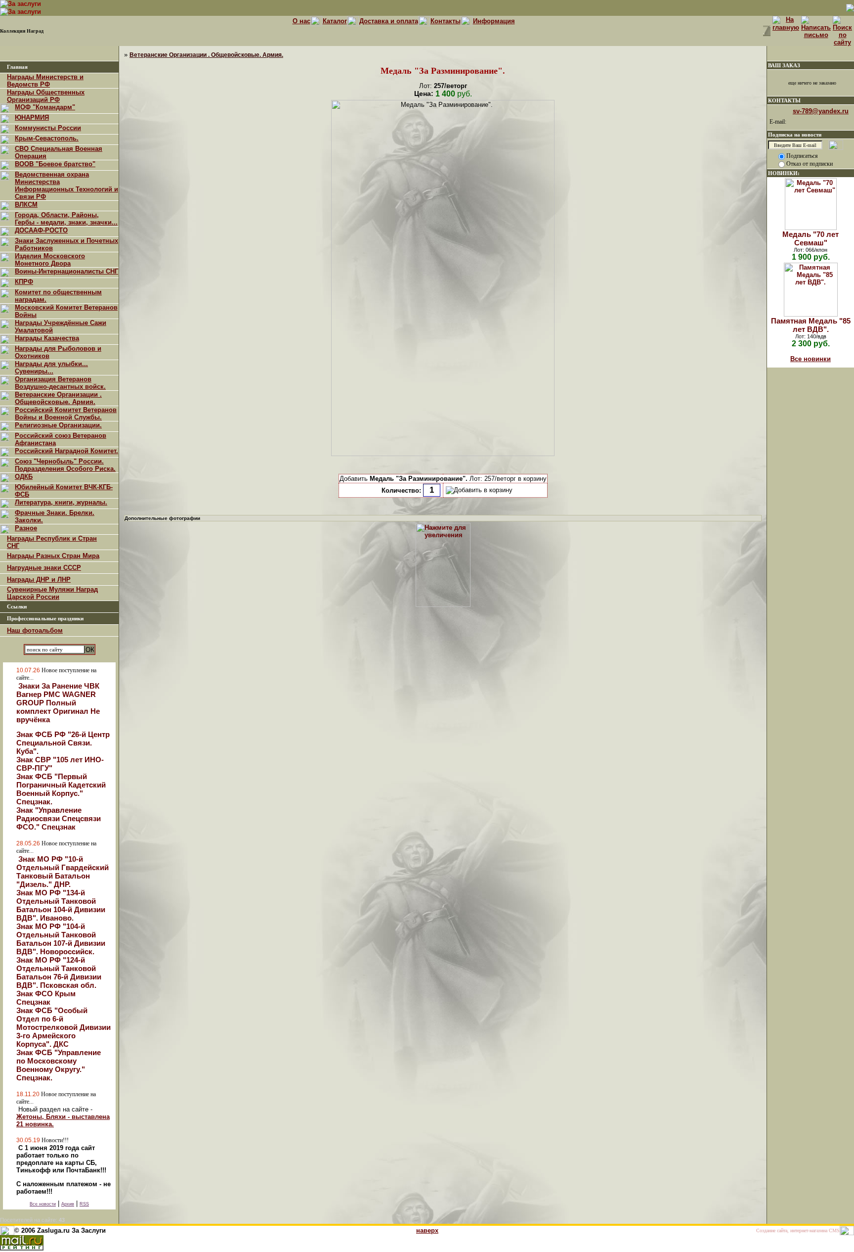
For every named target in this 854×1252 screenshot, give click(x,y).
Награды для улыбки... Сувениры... (51, 367)
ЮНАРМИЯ (32, 117)
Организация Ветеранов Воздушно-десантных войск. (60, 382)
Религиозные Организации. (58, 425)
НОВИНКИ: (784, 173)
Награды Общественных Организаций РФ (46, 96)
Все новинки (810, 359)
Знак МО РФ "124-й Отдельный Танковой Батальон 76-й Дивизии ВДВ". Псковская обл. (58, 972)
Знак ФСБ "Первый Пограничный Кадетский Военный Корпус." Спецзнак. (61, 789)
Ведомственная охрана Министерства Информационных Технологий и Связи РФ (66, 185)
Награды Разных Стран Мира (53, 555)
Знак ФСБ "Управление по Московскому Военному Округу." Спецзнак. (58, 1065)
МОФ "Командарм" (45, 107)
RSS (84, 1204)
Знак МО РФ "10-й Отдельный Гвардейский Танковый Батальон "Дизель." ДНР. (62, 871)
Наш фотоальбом (35, 630)
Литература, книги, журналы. (61, 502)
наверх (427, 1230)
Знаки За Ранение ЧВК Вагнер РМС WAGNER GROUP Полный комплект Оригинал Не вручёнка (58, 703)
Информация (494, 21)
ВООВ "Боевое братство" (55, 164)
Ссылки (17, 606)
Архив (67, 1204)
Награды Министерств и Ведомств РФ (45, 80)
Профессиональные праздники (45, 618)
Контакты (445, 21)
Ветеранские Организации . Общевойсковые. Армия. (58, 398)
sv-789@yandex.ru (821, 111)
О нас (301, 21)
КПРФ (24, 281)
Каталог (335, 21)
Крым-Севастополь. (47, 138)
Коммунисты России (48, 128)
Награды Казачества (47, 338)
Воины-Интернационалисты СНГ (66, 271)
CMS (834, 1230)
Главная (17, 67)
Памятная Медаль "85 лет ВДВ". (811, 325)
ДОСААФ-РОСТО (41, 230)
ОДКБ (24, 476)
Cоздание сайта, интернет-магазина (791, 1230)
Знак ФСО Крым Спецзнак (46, 997)
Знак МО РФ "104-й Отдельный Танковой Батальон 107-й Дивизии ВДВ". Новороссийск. (60, 939)
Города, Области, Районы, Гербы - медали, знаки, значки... (66, 218)
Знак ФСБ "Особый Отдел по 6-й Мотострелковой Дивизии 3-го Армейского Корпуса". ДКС (63, 1027)
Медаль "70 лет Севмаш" (810, 238)
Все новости (43, 1204)
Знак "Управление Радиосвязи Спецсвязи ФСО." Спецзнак (58, 818)
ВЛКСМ (26, 204)
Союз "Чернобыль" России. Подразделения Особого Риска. (65, 465)
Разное (26, 528)
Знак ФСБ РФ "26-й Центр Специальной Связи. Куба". (63, 742)
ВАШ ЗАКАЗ (784, 65)
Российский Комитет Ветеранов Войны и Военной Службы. (66, 413)
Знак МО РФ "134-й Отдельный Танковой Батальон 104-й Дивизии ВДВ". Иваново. (60, 905)
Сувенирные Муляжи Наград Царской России (52, 593)
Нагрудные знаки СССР (44, 567)
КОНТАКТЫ (784, 100)
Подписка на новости (794, 135)
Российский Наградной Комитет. (66, 451)
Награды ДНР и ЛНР (39, 579)
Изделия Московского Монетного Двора (50, 259)
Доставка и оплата (388, 21)
